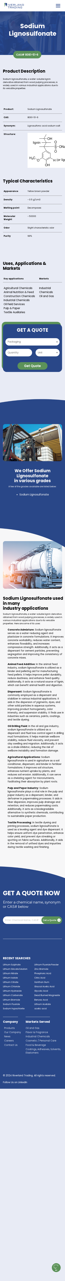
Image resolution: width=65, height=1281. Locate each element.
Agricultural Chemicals (18, 288)
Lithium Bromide (11, 999)
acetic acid (40, 1008)
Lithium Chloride (11, 986)
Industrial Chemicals (17, 300)
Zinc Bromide (41, 969)
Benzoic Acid (41, 999)
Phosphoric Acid (42, 973)
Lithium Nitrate (10, 973)
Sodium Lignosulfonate (34, 494)
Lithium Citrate (10, 982)
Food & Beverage (36, 1045)
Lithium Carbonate (13, 995)
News (7, 1036)
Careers (9, 1040)
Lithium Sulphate (11, 964)
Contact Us (11, 1045)
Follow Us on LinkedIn (15, 1082)
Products (9, 1028)
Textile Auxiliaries (14, 312)
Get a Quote (49, 920)
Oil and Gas (46, 296)
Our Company (12, 1032)
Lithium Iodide (10, 977)
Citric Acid (39, 977)
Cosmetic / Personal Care (41, 1040)
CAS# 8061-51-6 (27, 55)
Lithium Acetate (42, 1004)
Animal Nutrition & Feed (19, 292)
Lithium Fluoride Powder (46, 964)
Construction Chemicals (19, 296)
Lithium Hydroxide (12, 991)
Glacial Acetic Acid (44, 986)
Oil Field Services (14, 304)
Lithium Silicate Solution (15, 969)
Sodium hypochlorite (13, 1008)
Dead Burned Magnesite (47, 995)
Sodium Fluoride (11, 1004)
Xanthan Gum (41, 982)
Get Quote (32, 366)
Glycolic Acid (41, 991)
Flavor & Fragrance (37, 1032)
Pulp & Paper (12, 308)
